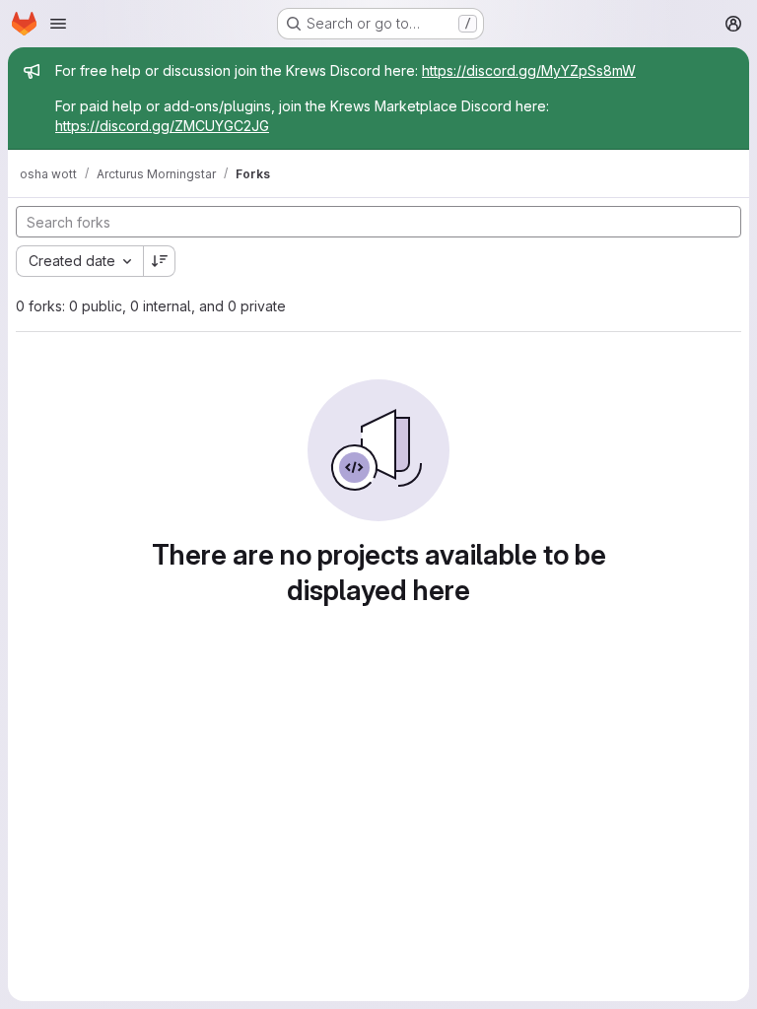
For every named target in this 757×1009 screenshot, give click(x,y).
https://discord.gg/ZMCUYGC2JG (162, 125)
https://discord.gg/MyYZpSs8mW (529, 70)
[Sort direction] (159, 261)
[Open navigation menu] (58, 23)
